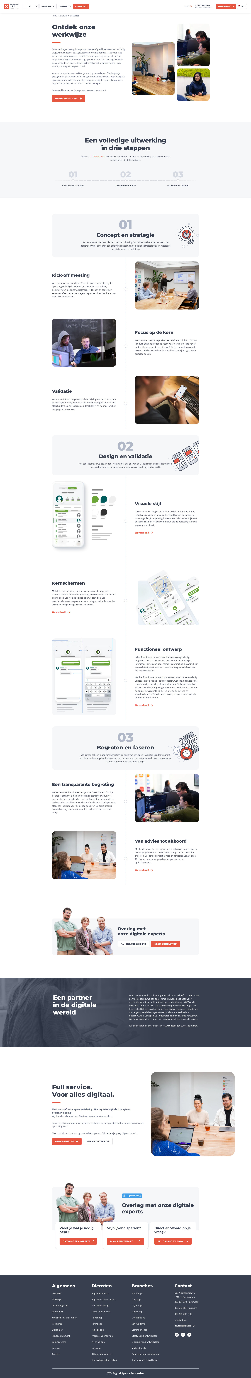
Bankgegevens (59, 1341)
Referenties (57, 1311)
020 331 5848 (204, 5)
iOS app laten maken (102, 1354)
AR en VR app (98, 1341)
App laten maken (100, 1293)
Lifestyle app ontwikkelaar (144, 1335)
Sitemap (56, 1348)
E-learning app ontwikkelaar (145, 1341)
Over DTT (56, 1293)
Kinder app (137, 1311)
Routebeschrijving (183, 1326)
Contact (56, 1354)
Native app (97, 1323)
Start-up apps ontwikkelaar (145, 1360)
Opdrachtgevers (60, 1305)
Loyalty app (137, 1305)
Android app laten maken (104, 1360)
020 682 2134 (181, 1307)
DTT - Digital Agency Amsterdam (125, 1373)
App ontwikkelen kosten (103, 1299)
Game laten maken (101, 1311)
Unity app (96, 1348)
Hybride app (98, 1329)
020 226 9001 (181, 1314)
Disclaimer (57, 1329)
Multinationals (139, 1348)
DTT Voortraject (97, 156)
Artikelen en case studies (64, 1317)
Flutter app (97, 1317)
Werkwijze (57, 1299)
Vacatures (57, 1323)
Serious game (138, 1323)
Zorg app (136, 1299)
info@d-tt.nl (180, 1320)
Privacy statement (61, 1335)
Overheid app (138, 1317)
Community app (140, 1329)
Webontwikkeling (100, 1305)
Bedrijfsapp (137, 1293)
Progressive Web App (102, 1335)
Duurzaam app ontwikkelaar (146, 1354)
